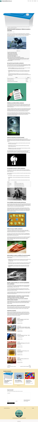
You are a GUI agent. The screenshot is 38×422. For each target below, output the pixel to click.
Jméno (8, 401)
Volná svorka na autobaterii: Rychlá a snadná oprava (29, 381)
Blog (16, 408)
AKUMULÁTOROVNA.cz (7, 408)
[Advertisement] (19, 6)
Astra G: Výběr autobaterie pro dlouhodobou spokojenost (8, 381)
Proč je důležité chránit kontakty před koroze (13, 55)
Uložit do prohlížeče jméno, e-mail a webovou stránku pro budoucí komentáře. (27, 400)
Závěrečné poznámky (10, 60)
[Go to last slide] (4, 379)
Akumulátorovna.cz (7, 383)
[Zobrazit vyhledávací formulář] (37, 1)
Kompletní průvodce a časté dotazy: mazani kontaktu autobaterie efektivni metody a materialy (18, 58)
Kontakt (33, 408)
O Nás (24, 408)
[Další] (33, 379)
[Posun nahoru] (36, 421)
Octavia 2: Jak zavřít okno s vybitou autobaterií (11, 366)
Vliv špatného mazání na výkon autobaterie (13, 54)
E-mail (17, 401)
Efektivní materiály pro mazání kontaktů (12, 53)
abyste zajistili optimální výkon (23, 65)
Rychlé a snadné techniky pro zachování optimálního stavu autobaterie (16, 57)
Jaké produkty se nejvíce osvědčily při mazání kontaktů (14, 56)
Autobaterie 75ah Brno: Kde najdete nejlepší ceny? (25, 366)
